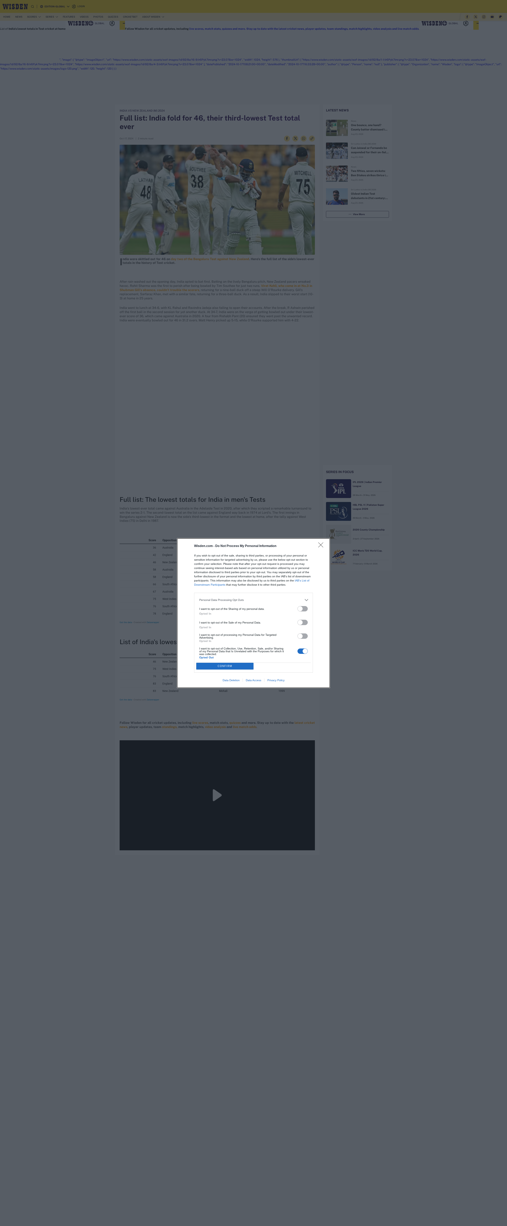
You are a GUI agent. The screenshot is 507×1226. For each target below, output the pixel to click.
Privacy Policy (276, 680)
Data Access (253, 680)
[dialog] (253, 613)
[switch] (302, 608)
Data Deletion (231, 680)
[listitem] (253, 600)
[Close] (322, 546)
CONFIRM (225, 666)
